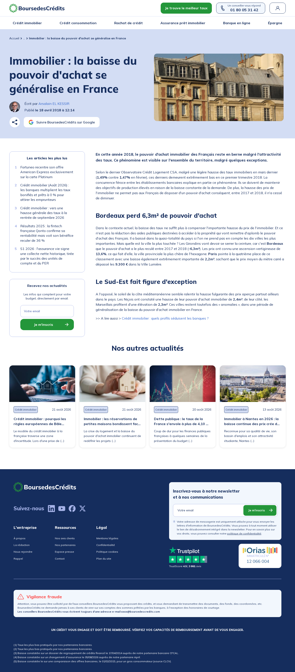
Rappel (18, 558)
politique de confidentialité (244, 533)
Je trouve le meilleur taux (186, 8)
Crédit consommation (78, 23)
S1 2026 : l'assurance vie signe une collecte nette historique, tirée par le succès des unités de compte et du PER (47, 256)
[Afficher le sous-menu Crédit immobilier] (40, 23)
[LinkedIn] (51, 508)
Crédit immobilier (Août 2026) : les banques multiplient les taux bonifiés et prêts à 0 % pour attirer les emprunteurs (45, 192)
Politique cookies (107, 551)
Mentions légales (107, 538)
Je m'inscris (43, 324)
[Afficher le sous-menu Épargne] (281, 23)
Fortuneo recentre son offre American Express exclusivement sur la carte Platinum (46, 172)
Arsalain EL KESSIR (53, 103)
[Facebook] (72, 508)
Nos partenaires (65, 545)
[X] (82, 508)
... (24, 38)
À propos (19, 538)
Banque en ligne (236, 23)
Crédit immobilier (27, 23)
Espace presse (64, 551)
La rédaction (22, 545)
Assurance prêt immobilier (182, 23)
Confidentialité (105, 545)
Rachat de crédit (128, 23)
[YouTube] (61, 508)
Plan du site (103, 558)
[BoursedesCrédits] (45, 487)
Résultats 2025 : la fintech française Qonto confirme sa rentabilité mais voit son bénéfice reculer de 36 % (46, 233)
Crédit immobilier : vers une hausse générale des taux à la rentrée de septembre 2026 (43, 213)
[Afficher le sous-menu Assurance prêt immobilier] (204, 23)
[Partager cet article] (14, 122)
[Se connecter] (278, 8)
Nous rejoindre (23, 551)
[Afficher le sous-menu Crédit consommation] (95, 23)
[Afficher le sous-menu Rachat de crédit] (141, 23)
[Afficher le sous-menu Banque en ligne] (249, 23)
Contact (60, 558)
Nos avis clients (65, 538)
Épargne (275, 23)
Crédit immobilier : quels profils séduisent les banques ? (165, 318)
